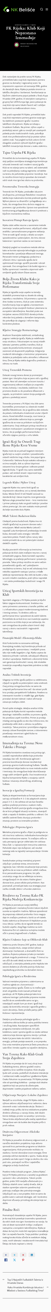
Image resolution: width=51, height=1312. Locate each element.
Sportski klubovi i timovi (25, 25)
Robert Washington (29, 43)
